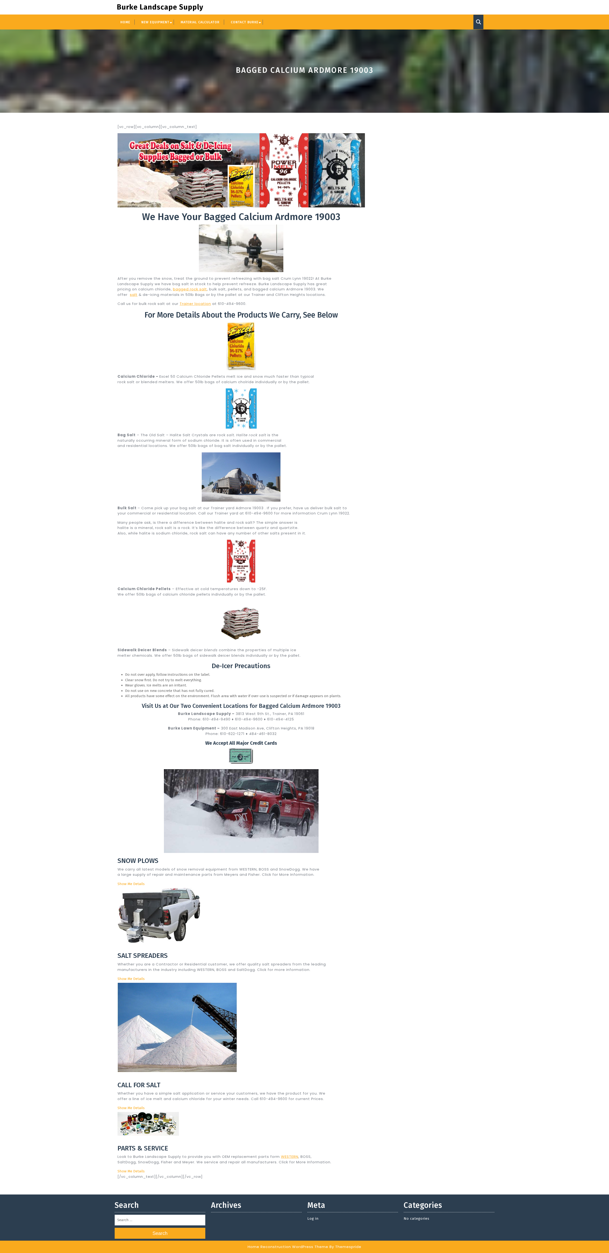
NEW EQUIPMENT (155, 22)
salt (134, 294)
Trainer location (195, 303)
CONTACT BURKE (244, 22)
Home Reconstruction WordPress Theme (288, 1246)
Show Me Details (131, 884)
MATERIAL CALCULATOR (200, 22)
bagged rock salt (190, 289)
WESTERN (289, 1156)
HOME (125, 22)
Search (159, 1233)
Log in (313, 1218)
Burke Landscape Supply (160, 7)
